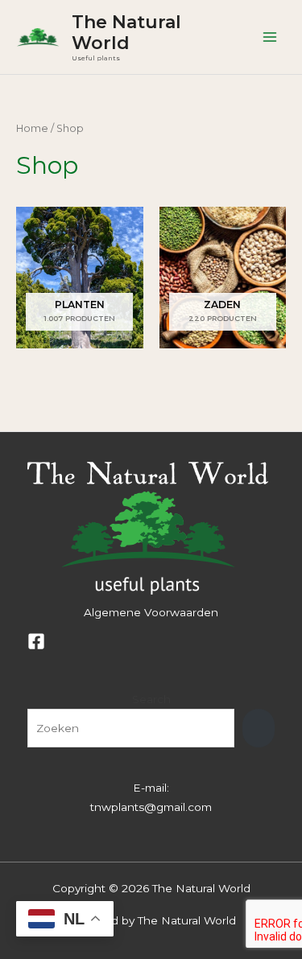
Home (32, 128)
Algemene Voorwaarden (151, 612)
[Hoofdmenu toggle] (270, 37)
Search (151, 699)
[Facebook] (36, 641)
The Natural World (126, 32)
